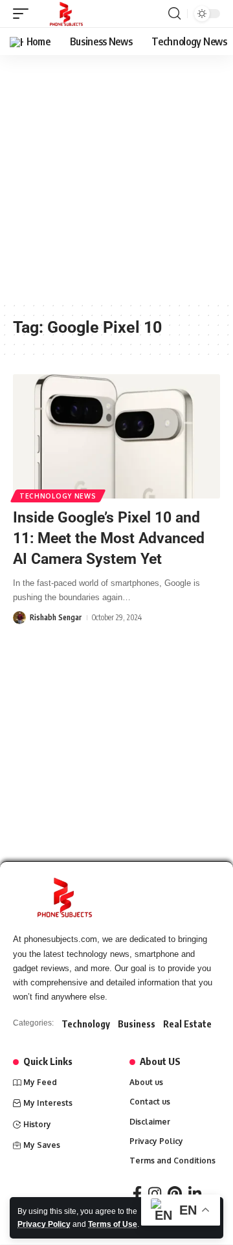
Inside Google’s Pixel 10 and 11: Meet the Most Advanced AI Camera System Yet (109, 538)
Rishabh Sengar (56, 617)
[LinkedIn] (195, 1193)
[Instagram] (154, 1193)
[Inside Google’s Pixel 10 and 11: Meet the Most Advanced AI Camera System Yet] (116, 436)
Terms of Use (112, 1224)
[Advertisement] (116, 178)
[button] (24, 13)
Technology (85, 1023)
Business (136, 1023)
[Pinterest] (174, 1193)
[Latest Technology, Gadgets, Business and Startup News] (66, 13)
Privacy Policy (44, 1224)
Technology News (57, 496)
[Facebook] (137, 1193)
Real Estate (187, 1023)
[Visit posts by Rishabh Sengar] (19, 617)
